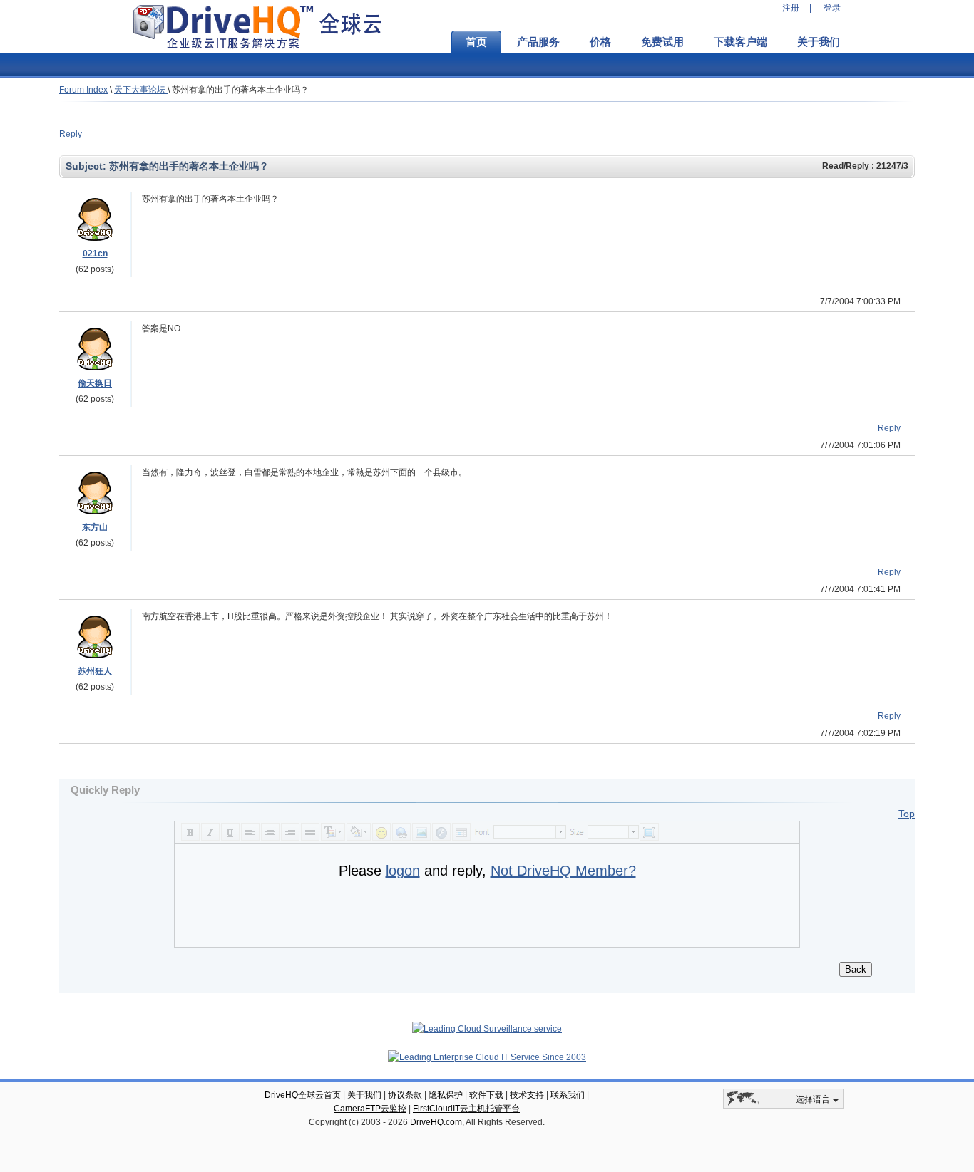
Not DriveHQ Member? (563, 870)
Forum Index (83, 90)
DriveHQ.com (436, 1122)
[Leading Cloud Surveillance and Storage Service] (487, 1029)
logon (403, 870)
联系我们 (567, 1095)
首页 (476, 42)
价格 (600, 42)
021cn (95, 254)
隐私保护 (446, 1095)
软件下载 (486, 1095)
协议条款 (405, 1095)
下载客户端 (740, 42)
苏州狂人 (95, 671)
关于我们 (818, 42)
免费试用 (662, 42)
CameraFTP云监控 (370, 1109)
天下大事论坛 (141, 90)
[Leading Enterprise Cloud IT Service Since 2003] (487, 1057)
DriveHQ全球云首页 (303, 1095)
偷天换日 (95, 383)
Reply (70, 134)
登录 (832, 8)
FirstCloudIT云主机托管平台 (466, 1109)
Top (906, 813)
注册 (790, 8)
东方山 (95, 527)
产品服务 (538, 42)
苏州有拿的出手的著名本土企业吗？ (240, 90)
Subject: (87, 166)
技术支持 (527, 1095)
